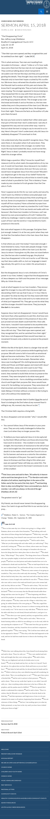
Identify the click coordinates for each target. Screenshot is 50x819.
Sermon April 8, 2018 (9, 722)
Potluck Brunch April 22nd (11, 731)
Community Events (8, 794)
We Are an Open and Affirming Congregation (19, 763)
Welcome (5, 749)
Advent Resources (8, 803)
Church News (6, 21)
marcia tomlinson (24, 30)
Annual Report (7, 758)
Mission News (6, 776)
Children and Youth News (11, 772)
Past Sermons (18, 21)
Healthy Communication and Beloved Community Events (23, 798)
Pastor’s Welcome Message (11, 754)
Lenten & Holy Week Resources (13, 807)
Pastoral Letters (7, 789)
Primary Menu (47, 11)
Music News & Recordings (11, 780)
